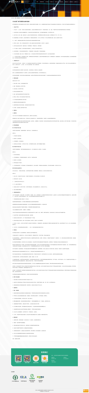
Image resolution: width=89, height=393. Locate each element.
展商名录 (61, 1)
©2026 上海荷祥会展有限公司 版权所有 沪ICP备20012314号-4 (44, 390)
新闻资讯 (18, 18)
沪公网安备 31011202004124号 (44, 391)
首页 (37, 1)
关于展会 (47, 1)
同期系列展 (42, 1)
